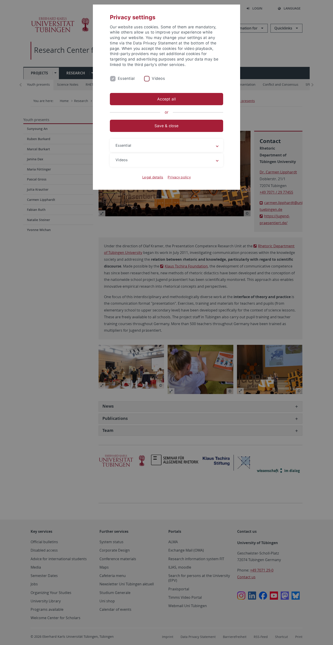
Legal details (152, 177)
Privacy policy (179, 177)
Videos (158, 78)
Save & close (166, 126)
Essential (126, 78)
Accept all (166, 99)
